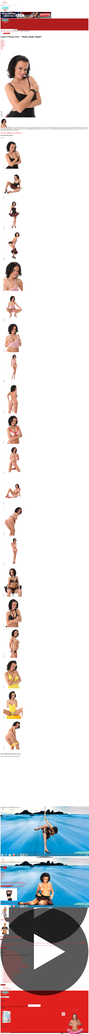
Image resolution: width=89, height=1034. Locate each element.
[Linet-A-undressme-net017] (13, 382)
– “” (16, 883)
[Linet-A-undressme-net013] (13, 474)
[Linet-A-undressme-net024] (13, 168)
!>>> (12, 132)
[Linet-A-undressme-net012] (13, 504)
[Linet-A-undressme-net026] (13, 260)
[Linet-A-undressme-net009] (13, 443)
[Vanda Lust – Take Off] (5, 917)
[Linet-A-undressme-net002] (13, 688)
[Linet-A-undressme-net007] (13, 596)
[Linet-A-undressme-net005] (13, 626)
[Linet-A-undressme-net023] (13, 229)
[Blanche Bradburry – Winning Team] (5, 933)
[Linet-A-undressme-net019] (13, 290)
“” (13, 963)
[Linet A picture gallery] (13, 657)
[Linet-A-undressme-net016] (13, 412)
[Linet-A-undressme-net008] (13, 565)
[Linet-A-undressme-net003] (13, 718)
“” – (16, 967)
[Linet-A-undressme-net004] (13, 749)
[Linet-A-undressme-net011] (13, 535)
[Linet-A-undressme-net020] (13, 321)
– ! (14, 982)
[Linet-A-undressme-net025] (13, 199)
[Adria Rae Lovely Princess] (9, 900)
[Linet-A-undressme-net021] (13, 351)
